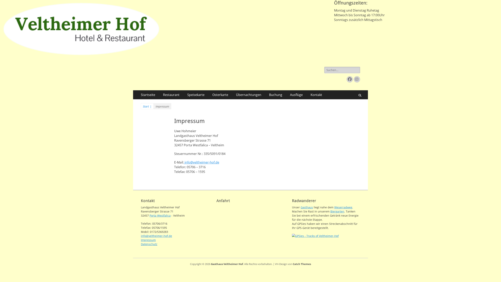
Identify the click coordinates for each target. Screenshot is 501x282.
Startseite (148, 95)
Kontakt (316, 95)
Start (147, 106)
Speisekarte (196, 95)
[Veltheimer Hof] (81, 56)
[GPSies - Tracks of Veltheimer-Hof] (315, 236)
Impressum (148, 240)
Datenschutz (149, 244)
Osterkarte (220, 95)
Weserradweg (343, 207)
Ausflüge (296, 95)
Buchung (275, 95)
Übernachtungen (248, 95)
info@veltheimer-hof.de (201, 162)
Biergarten (337, 211)
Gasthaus (307, 207)
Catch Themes (302, 264)
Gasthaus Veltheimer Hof (227, 264)
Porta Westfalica (160, 215)
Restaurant (171, 95)
